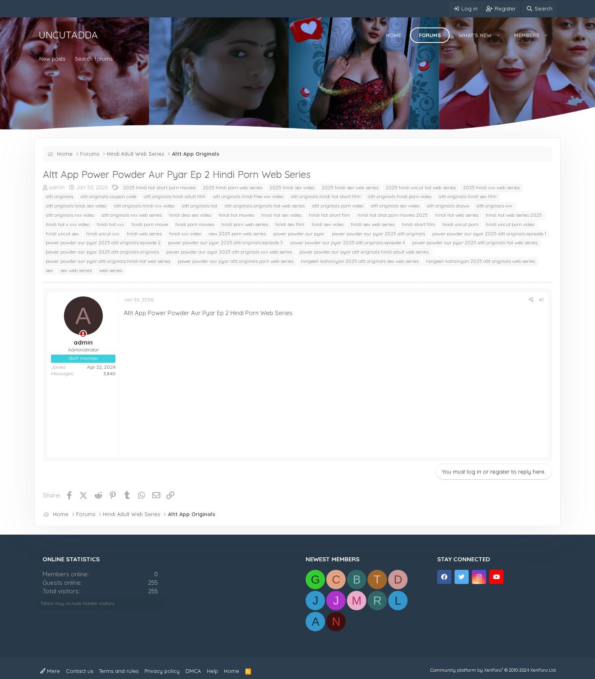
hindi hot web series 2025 (514, 215)
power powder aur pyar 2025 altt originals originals (102, 252)
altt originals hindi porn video (399, 196)
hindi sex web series (373, 224)
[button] (498, 35)
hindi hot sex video (281, 215)
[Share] (531, 300)
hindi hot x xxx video (67, 224)
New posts (52, 58)
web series (110, 270)
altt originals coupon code (108, 196)
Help (212, 671)
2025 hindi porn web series (232, 187)
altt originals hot (199, 206)
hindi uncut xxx (102, 234)
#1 (541, 299)
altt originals (59, 196)
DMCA (193, 671)
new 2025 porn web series (237, 234)
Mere (52, 671)
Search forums (94, 58)
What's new (475, 35)
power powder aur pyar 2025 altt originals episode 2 (103, 242)
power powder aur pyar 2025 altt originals (378, 234)
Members (526, 35)
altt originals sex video (395, 206)
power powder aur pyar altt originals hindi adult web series (364, 252)
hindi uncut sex (62, 234)
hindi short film (418, 224)
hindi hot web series (456, 215)
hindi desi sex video (190, 215)
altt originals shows (448, 206)
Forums (430, 35)
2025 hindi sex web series (350, 187)
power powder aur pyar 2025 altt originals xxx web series (229, 252)
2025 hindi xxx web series (491, 187)
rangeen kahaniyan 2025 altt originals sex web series (360, 261)
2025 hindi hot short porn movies (159, 187)
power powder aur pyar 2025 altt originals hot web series (475, 242)
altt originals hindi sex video (76, 206)
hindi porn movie (150, 224)
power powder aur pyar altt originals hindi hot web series (108, 261)
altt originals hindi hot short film (326, 196)
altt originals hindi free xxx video (248, 196)
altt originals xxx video (70, 215)
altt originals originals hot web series (265, 206)
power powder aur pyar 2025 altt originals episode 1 (489, 234)
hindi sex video (328, 224)
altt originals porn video (337, 206)
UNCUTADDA (68, 35)
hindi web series (144, 234)
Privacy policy (162, 671)
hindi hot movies (236, 215)
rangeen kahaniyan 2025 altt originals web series (480, 261)
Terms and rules (118, 671)
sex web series (76, 270)
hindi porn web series (244, 224)
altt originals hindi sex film (468, 196)
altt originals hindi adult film (175, 196)
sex (49, 270)
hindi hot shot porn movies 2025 (392, 215)
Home (393, 35)
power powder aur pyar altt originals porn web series (235, 261)
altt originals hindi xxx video (144, 206)
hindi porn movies (194, 224)
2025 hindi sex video (292, 187)
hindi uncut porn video (510, 224)
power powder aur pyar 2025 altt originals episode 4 (347, 242)
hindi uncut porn (460, 224)
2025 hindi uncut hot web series (421, 187)
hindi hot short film (329, 215)
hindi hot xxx (110, 224)
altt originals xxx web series (132, 215)
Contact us (79, 671)
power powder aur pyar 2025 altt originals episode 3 (225, 242)
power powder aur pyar (299, 234)
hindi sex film (289, 224)
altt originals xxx (494, 206)
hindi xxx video (185, 234)
